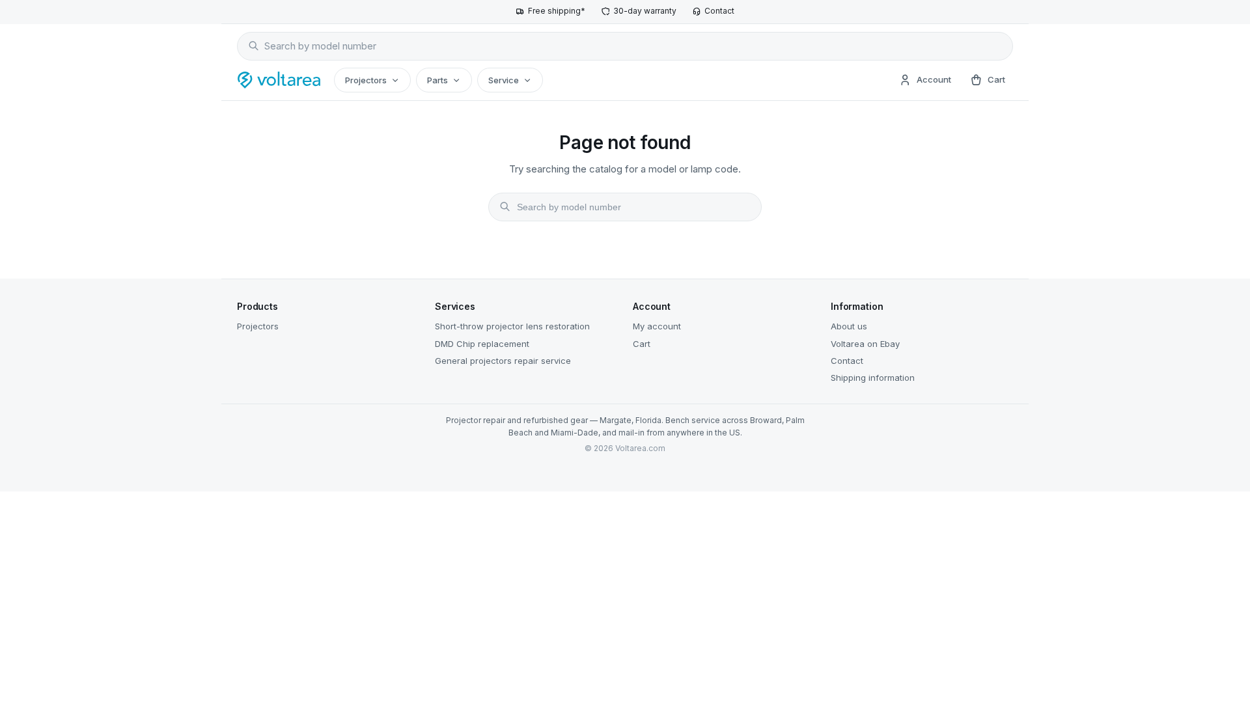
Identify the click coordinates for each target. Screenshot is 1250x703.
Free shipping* (556, 11)
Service (503, 80)
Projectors (366, 80)
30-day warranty (644, 11)
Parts (437, 80)
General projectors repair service (503, 360)
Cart (641, 343)
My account (657, 326)
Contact (719, 11)
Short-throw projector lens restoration (512, 326)
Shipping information (873, 377)
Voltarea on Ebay (865, 343)
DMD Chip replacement (482, 343)
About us (849, 326)
